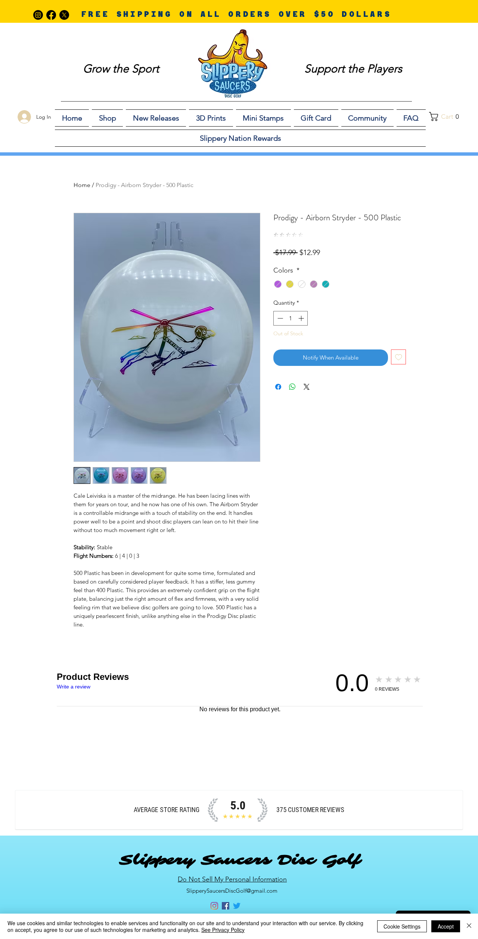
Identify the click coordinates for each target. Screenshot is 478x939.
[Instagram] (38, 15)
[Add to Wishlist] (398, 357)
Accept (446, 926)
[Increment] (302, 318)
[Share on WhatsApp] (292, 386)
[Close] (469, 926)
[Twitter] (236, 906)
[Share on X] (306, 386)
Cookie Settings (402, 926)
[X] (64, 15)
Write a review (73, 687)
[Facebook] (51, 15)
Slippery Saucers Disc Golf (240, 860)
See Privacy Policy (223, 929)
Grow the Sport (121, 68)
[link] (448, 116)
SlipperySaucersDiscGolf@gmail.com (231, 890)
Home (82, 185)
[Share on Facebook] (278, 386)
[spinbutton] (291, 318)
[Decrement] (279, 318)
